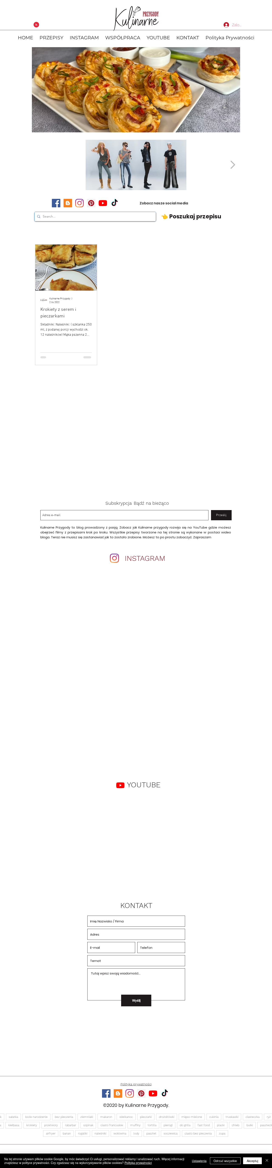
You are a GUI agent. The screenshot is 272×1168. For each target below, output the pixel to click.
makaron (106, 1117)
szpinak (88, 1125)
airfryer (50, 1133)
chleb (235, 1125)
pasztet (151, 1133)
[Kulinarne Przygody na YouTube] (103, 203)
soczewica (170, 1133)
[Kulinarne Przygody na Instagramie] (79, 203)
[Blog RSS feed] (36, 25)
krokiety (31, 1125)
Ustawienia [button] (199, 1161)
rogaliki (82, 1133)
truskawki (232, 1117)
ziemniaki (86, 1117)
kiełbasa (13, 1125)
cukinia (213, 1117)
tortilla (152, 1125)
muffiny (135, 1125)
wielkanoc (126, 1117)
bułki (249, 1125)
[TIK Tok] (114, 203)
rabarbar (70, 1125)
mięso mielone (191, 1117)
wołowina (119, 1133)
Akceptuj (252, 1161)
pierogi (168, 1125)
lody (136, 1133)
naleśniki (100, 1133)
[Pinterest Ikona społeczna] (91, 203)
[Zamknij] (266, 1161)
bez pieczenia (64, 1117)
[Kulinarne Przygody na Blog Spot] (68, 203)
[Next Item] (232, 165)
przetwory (51, 1125)
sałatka (13, 1117)
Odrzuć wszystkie (225, 1161)
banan (67, 1133)
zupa (222, 1133)
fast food (204, 1125)
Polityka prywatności (138, 1163)
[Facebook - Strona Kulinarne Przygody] (56, 203)
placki (221, 1125)
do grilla (185, 1125)
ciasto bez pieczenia (198, 1133)
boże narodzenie (36, 1117)
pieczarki (146, 1117)
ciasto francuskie (112, 1125)
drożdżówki (166, 1117)
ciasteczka (252, 1117)
